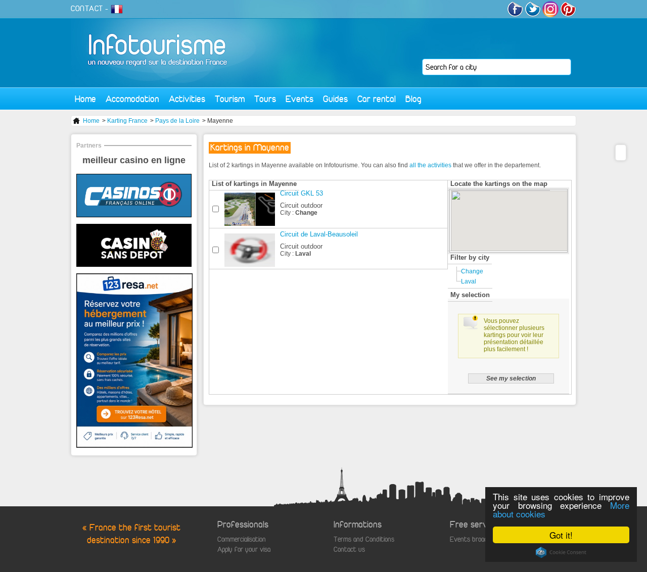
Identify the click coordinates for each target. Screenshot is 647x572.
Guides (335, 98)
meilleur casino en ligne (134, 160)
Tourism (230, 98)
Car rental (376, 98)
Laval (468, 281)
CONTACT (87, 8)
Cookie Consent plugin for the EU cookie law (561, 552)
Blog (413, 98)
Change (472, 271)
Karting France (127, 120)
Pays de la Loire (177, 120)
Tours (265, 98)
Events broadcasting (478, 539)
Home (85, 98)
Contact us (349, 549)
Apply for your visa (243, 549)
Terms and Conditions (364, 539)
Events (299, 98)
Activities (187, 98)
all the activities (430, 165)
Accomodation (132, 98)
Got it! (561, 535)
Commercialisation (241, 539)
